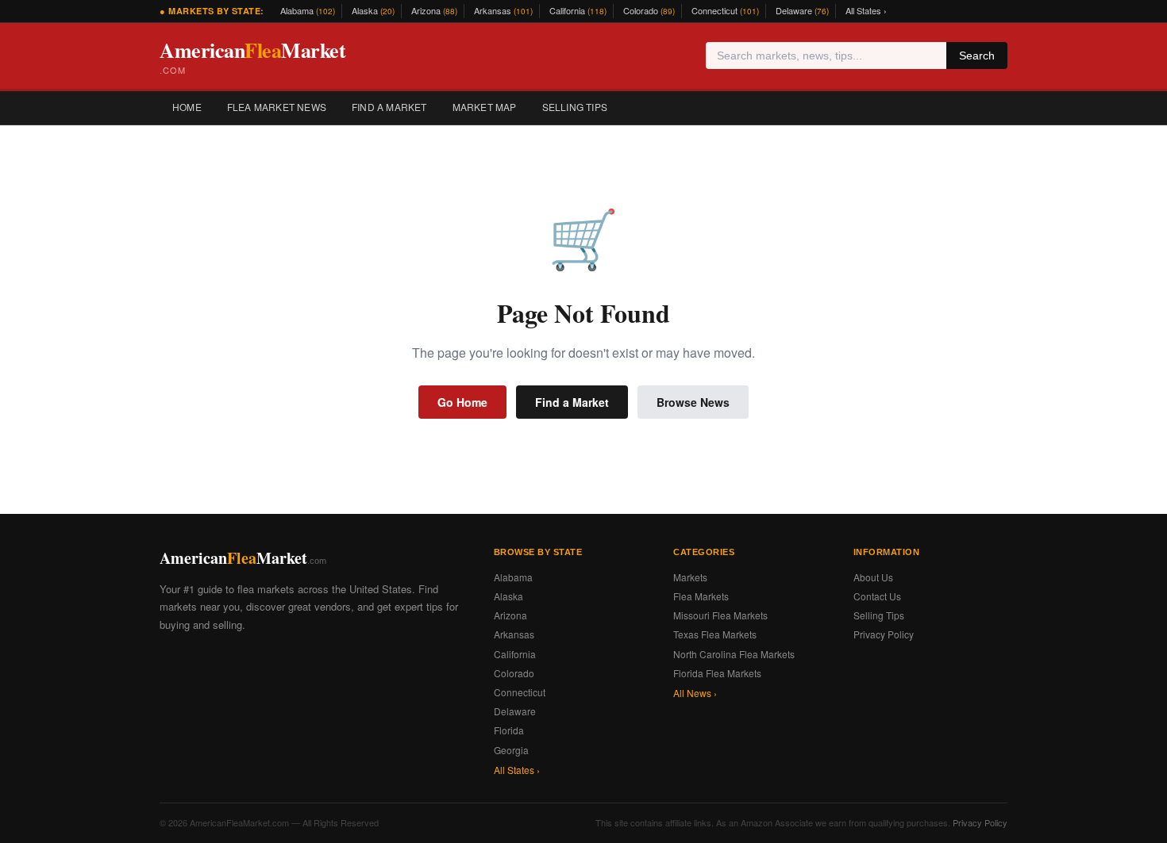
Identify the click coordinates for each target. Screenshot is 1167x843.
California (578, 10)
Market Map (485, 106)
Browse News (693, 402)
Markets (690, 577)
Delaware (802, 10)
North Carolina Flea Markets (734, 654)
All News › (695, 692)
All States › (866, 10)
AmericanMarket (252, 56)
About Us (873, 577)
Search (977, 55)
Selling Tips (574, 106)
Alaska (373, 10)
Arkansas (503, 10)
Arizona (434, 10)
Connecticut (725, 10)
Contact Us (877, 596)
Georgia (511, 750)
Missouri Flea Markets (720, 615)
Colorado (649, 10)
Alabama (307, 10)
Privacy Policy (883, 634)
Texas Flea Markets (715, 634)
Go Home (462, 402)
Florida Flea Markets (717, 673)
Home (187, 106)
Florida (509, 730)
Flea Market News (276, 106)
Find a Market (389, 106)
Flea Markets (701, 596)
